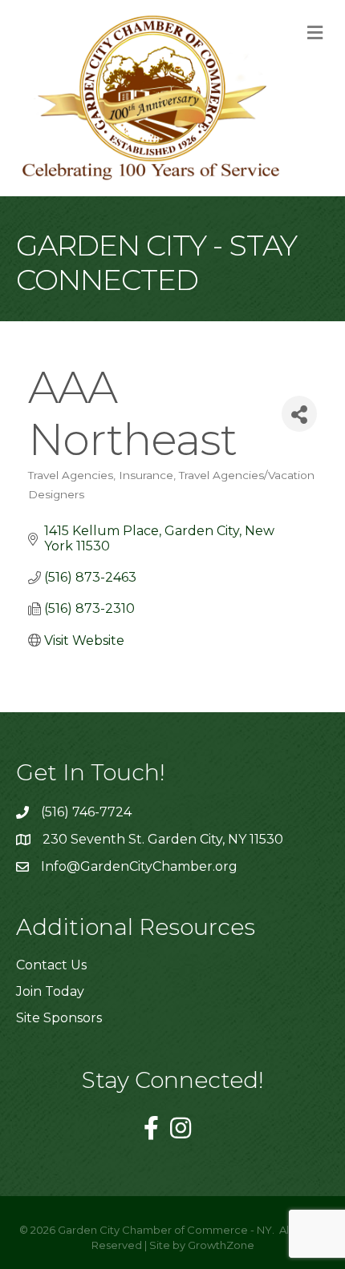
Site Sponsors (59, 1017)
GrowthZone (221, 1245)
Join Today (50, 991)
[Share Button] (299, 414)
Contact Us (51, 965)
